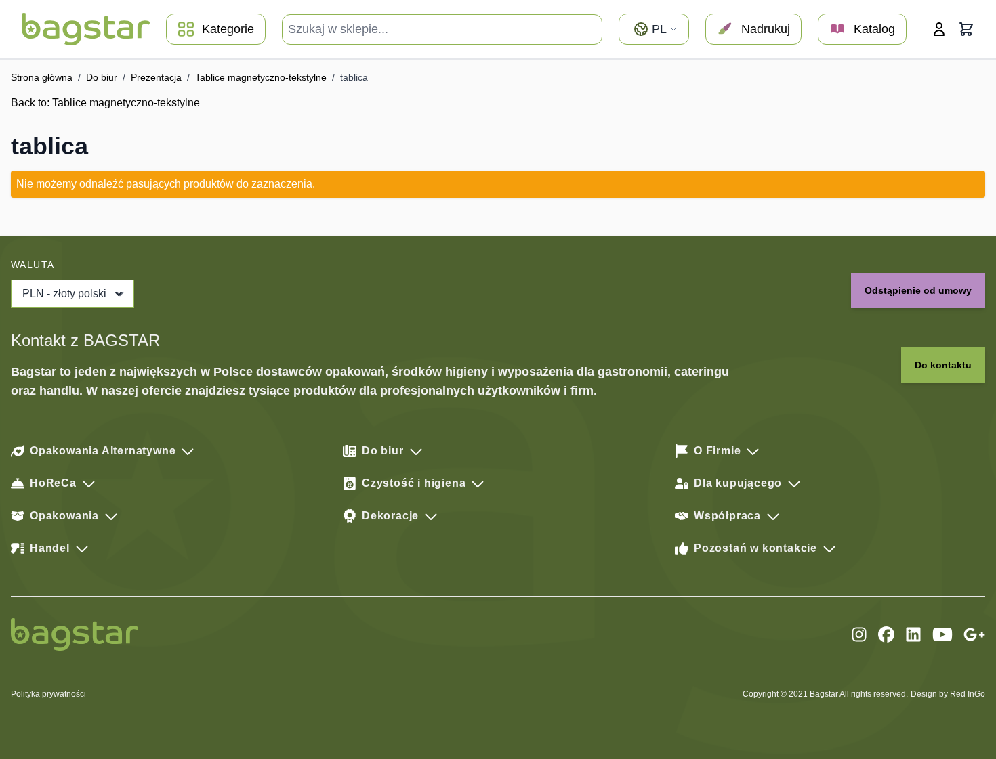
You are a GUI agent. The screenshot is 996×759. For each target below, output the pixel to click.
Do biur (101, 77)
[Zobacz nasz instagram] (859, 634)
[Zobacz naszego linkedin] (913, 634)
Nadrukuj (765, 29)
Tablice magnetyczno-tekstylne (261, 77)
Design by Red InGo (948, 694)
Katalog (874, 29)
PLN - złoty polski (64, 293)
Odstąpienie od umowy (918, 290)
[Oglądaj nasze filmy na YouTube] (942, 634)
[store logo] (86, 29)
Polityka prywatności (48, 694)
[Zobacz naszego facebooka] (886, 634)
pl (659, 29)
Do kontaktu (943, 365)
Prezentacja (156, 77)
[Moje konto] (939, 29)
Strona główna (41, 77)
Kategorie (228, 29)
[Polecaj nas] (974, 634)
